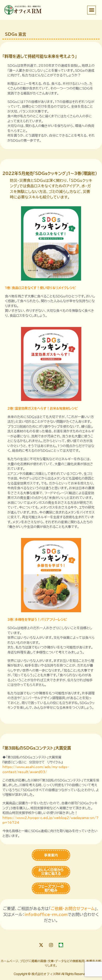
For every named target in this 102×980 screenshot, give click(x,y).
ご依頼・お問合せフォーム (73, 909)
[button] (91, 10)
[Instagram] (51, 945)
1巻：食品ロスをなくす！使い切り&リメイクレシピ (40, 288)
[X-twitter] (41, 945)
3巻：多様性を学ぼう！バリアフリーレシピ (37, 619)
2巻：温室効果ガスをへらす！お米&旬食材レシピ (42, 408)
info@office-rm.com (46, 914)
